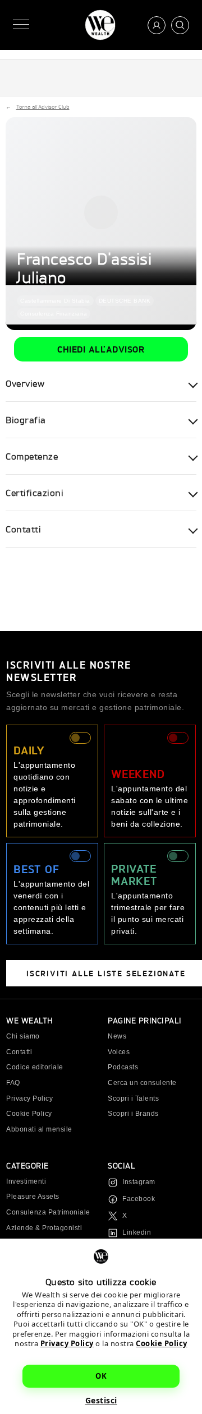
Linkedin (136, 1232)
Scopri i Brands (133, 1114)
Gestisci (101, 1400)
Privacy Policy (67, 1343)
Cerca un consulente (142, 1083)
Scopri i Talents (133, 1098)
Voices (119, 1052)
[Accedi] (157, 25)
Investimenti (26, 1181)
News (117, 1036)
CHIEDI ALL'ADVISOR (101, 349)
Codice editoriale (34, 1067)
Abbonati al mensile (39, 1129)
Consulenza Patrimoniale (48, 1212)
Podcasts (123, 1067)
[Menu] (21, 25)
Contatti (19, 1052)
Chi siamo (23, 1036)
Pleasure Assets (32, 1196)
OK (101, 1376)
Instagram (138, 1182)
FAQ (13, 1083)
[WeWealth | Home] (100, 24)
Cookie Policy (161, 1343)
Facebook (138, 1199)
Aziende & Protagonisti (44, 1228)
